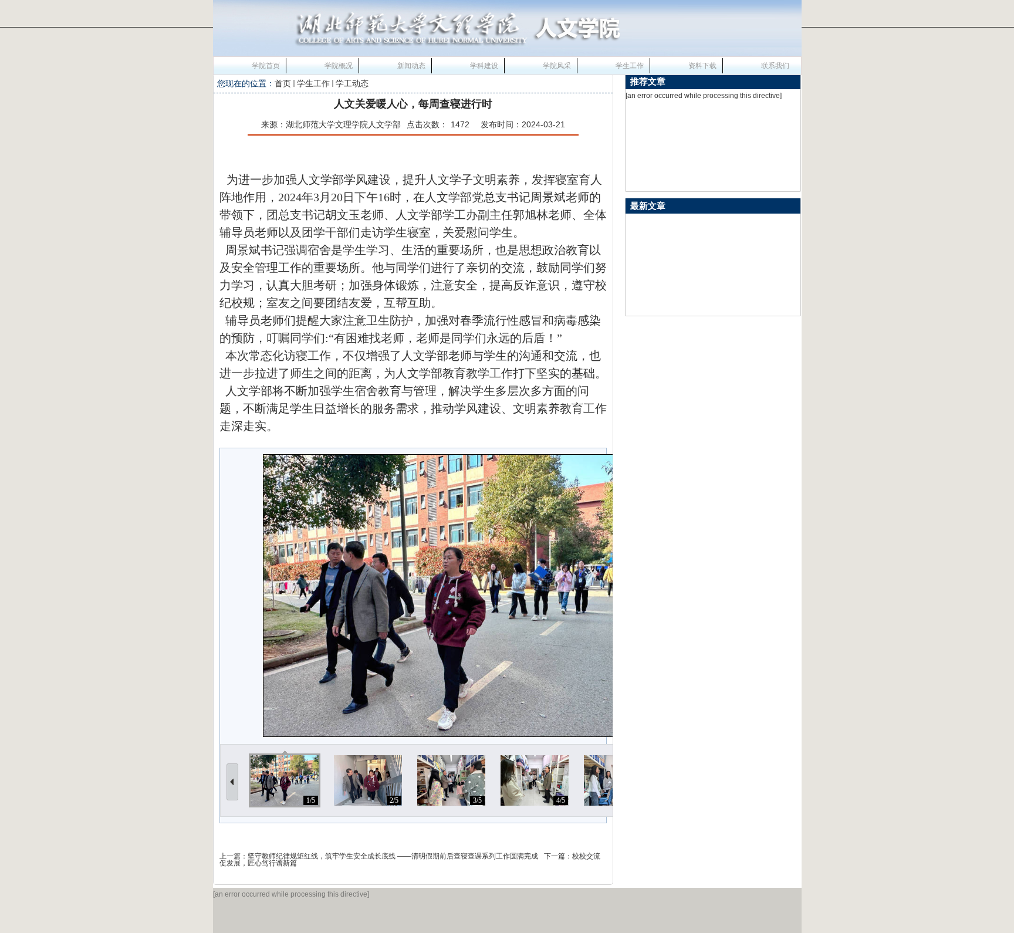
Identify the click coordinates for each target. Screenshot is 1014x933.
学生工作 (313, 83)
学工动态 (352, 83)
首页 (283, 83)
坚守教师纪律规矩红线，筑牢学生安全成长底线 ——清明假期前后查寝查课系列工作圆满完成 (393, 856)
